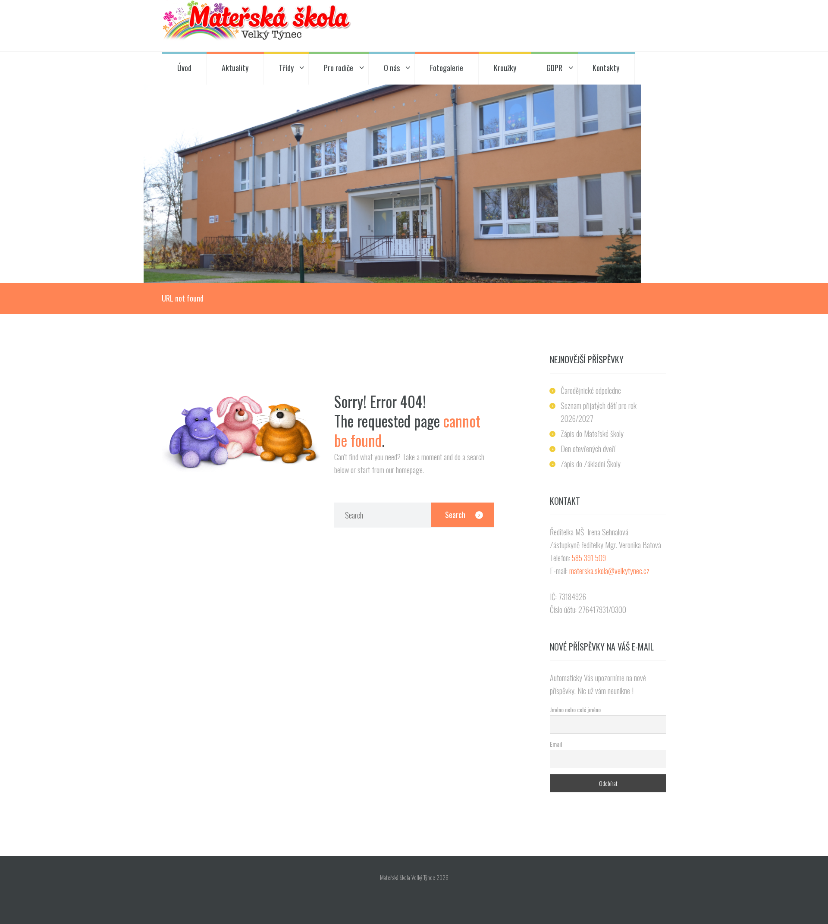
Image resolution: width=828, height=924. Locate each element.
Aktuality (235, 67)
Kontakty (606, 67)
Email (556, 743)
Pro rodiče (338, 67)
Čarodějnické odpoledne (591, 390)
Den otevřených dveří (588, 448)
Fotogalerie (446, 67)
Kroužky (505, 67)
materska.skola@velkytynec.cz (609, 570)
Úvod (184, 67)
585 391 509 (589, 557)
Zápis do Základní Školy (591, 463)
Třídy (286, 67)
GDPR (554, 67)
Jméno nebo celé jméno (575, 709)
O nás (392, 67)
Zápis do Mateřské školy (592, 433)
